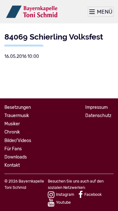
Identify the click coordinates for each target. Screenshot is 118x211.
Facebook (93, 194)
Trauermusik (16, 115)
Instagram (65, 194)
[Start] (31, 11)
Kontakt (12, 165)
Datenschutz (98, 115)
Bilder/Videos (17, 140)
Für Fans (13, 149)
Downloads (15, 157)
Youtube (63, 202)
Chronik (12, 132)
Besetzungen (17, 107)
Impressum (96, 107)
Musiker (12, 124)
